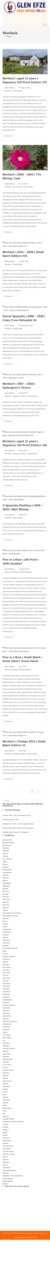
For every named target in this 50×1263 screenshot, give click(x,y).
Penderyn (6, 1097)
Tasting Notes (18, 91)
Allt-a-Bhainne (7, 859)
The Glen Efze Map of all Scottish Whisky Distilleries (23, 805)
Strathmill (6, 1130)
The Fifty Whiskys (8, 1146)
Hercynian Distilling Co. (10, 1021)
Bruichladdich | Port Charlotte (12, 913)
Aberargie (6, 848)
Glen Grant (6, 970)
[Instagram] (44, 21)
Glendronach (7, 992)
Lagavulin (6, 1051)
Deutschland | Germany (10, 948)
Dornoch (5, 954)
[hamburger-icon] (45, 24)
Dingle (5, 951)
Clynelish (5, 924)
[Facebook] (38, 21)
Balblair (5, 881)
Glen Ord (5, 975)
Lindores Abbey (7, 1059)
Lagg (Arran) (6, 1054)
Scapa (4, 1111)
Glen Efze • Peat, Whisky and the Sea (14, 1233)
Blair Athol (6, 905)
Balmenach (6, 886)
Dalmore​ (5, 937)
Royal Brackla (7, 1108)
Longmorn (6, 1073)
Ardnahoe (6, 867)
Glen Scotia (6, 978)
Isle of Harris (6, 1035)
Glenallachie (7, 984)
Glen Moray (6, 973)
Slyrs (4, 1113)
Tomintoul (6, 1160)
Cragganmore (7, 929)
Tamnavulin (6, 1138)
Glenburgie (6, 986)
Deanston (6, 946)
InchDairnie (6, 1027)
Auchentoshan (7, 872)
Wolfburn (5, 1184)
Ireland (5, 1032)
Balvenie (5, 889)
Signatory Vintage (19, 396)
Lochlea (5, 1067)
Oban (4, 1095)
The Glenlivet (7, 1149)
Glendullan (6, 994)
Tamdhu (5, 1135)
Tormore (5, 1165)
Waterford (6, 1173)
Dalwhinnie (6, 943)
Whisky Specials (8, 1181)
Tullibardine (6, 1168)
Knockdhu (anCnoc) (9, 1048)
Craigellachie (7, 932)
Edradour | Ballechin (9, 956)
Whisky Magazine (25, 572)
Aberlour (5, 853)
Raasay (5, 1105)
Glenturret (6, 1019)
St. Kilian (5, 1124)
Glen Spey (6, 981)
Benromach (6, 899)
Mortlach (9, 37)
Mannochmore (7, 1081)
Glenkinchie (6, 1008)
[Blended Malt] (7, 840)
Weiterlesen (11, 135)
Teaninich (5, 1143)
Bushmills (6, 918)
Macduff (5, 1078)
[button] (6, 17)
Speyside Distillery (8, 1119)
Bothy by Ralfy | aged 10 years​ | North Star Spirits (18, 828)
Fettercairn (6, 959)
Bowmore (6, 908)
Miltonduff (6, 1086)
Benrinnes (6, 897)
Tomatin (5, 1157)
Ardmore (5, 864)
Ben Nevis (6, 891)
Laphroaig (6, 1057)
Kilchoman (6, 1043)
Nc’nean (5, 1092)
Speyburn (6, 1116)
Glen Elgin (6, 965)
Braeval (5, 910)
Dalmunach (6, 940)
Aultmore (6, 878)
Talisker (5, 1132)
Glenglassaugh (7, 1000)
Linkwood (6, 1062)
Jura (4, 1040)
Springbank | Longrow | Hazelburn (13, 1122)
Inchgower (6, 1029)
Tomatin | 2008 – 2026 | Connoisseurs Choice (17, 815)
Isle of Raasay (7, 1038)
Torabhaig (6, 1162)
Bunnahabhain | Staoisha (10, 916)
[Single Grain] (7, 845)
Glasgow (5, 962)
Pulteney (5, 1103)
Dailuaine (6, 935)
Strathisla (5, 1127)
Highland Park (7, 1024)
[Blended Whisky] (8, 843)
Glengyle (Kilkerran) (9, 1005)
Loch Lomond (7, 1065)
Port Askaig (6, 1100)
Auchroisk (6, 875)
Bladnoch (6, 902)
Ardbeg (5, 862)
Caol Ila (5, 921)
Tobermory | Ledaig (9, 1154)
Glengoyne (6, 1002)
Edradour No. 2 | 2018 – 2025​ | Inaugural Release (18, 824)
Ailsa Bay (5, 856)
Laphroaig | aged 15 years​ (11, 820)
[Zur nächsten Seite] (44, 791)
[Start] (3, 37)
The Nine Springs (8, 1151)
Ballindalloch (7, 883)
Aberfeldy (6, 851)
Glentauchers (7, 1016)
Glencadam (6, 989)
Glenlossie (6, 1010)
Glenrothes (6, 1013)
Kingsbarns (6, 1046)
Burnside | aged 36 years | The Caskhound (16, 832)
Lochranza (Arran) (8, 1070)
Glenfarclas (6, 997)
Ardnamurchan (7, 870)
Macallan (5, 1076)
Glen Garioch (7, 967)
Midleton (5, 1084)
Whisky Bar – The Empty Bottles (13, 1176)
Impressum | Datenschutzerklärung (37, 1233)
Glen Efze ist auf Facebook (17, 1186)
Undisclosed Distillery (9, 1170)
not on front (17, 187)
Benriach (5, 894)
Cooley (5, 927)
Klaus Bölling (9, 88)
